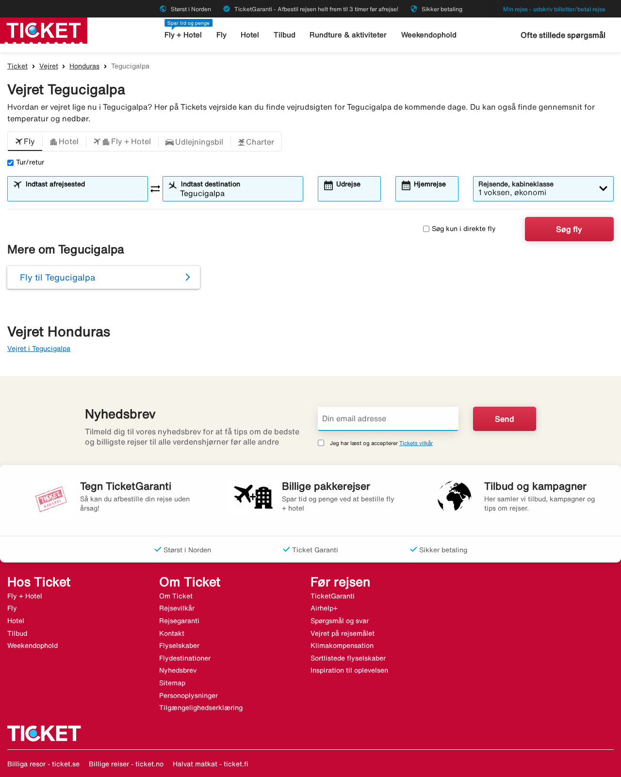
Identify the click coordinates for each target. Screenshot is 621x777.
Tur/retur (30, 162)
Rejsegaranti (179, 620)
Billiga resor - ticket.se (43, 763)
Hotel (250, 34)
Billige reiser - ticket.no (126, 763)
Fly (221, 34)
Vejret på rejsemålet (342, 633)
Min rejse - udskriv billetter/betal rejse (554, 9)
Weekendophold (429, 34)
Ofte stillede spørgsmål (563, 35)
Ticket (17, 66)
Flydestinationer (185, 658)
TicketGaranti (332, 596)
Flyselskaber (179, 645)
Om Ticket (176, 596)
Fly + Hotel (183, 34)
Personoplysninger (188, 695)
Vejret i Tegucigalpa (38, 348)
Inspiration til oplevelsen (349, 670)
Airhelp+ (324, 608)
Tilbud (284, 34)
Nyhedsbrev (177, 670)
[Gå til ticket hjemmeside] (43, 29)
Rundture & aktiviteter (348, 34)
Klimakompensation (342, 645)
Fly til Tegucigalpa (57, 277)
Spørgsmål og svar (339, 620)
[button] (25, 141)
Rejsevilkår (177, 608)
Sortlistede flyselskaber (348, 658)
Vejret (48, 66)
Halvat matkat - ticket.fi (210, 763)
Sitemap (172, 682)
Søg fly (569, 229)
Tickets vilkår (416, 443)
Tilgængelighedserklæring (201, 707)
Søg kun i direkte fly (464, 228)
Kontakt (171, 633)
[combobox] (84, 193)
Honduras (84, 66)
